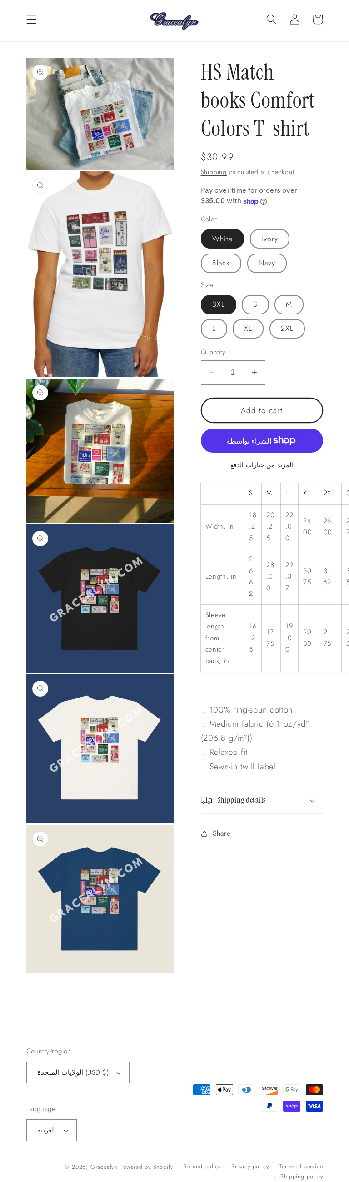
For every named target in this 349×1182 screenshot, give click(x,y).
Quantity (213, 352)
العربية (46, 1130)
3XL (218, 304)
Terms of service (301, 1166)
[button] (31, 19)
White (222, 239)
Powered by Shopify (147, 1166)
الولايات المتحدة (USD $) (73, 1072)
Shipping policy (301, 1176)
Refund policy (202, 1166)
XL (248, 328)
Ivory (270, 239)
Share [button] (221, 833)
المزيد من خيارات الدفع (261, 465)
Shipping (214, 171)
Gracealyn (103, 1166)
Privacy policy (250, 1166)
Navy (267, 263)
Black (221, 263)
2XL (287, 328)
